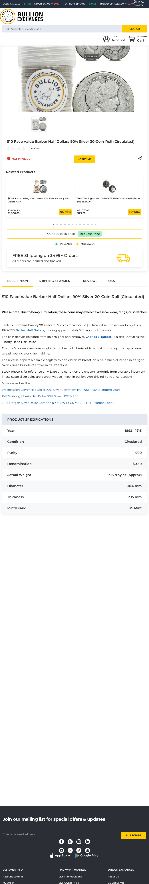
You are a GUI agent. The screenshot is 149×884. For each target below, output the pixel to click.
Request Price (90, 234)
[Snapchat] (87, 850)
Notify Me (84, 159)
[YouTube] (61, 850)
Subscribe (133, 835)
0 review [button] (34, 148)
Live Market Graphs (70, 876)
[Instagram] (78, 841)
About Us (113, 876)
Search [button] (135, 28)
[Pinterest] (70, 850)
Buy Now (65, 212)
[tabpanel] (74, 347)
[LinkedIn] (87, 841)
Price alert (66, 244)
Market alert (87, 244)
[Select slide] (39, 124)
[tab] (17, 281)
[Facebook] (61, 841)
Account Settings (13, 876)
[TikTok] (78, 850)
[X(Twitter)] (70, 841)
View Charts (139, 4)
